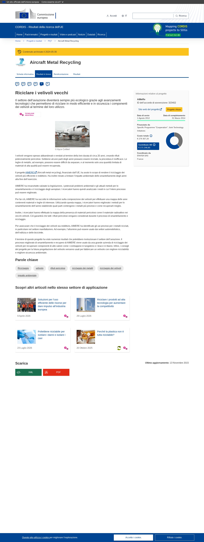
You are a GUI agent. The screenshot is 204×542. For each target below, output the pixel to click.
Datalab (91, 34)
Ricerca (101, 34)
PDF (58, 372)
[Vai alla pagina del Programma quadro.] (20, 62)
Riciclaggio (23, 268)
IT (41, 84)
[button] (124, 16)
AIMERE (30, 172)
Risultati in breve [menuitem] (43, 74)
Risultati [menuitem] (76, 74)
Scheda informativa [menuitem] (25, 74)
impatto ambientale (27, 275)
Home (19, 34)
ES (29, 84)
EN (23, 84)
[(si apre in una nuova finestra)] (37, 13)
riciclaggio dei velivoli (110, 268)
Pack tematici (31, 34)
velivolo (39, 268)
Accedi (113, 16)
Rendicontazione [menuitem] (61, 74)
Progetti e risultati (48, 34)
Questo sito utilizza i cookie (35, 537)
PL (48, 84)
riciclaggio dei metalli (82, 268)
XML (30, 372)
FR (35, 84)
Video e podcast (68, 34)
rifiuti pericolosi (57, 268)
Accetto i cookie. (133, 537)
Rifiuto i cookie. (174, 537)
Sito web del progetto (149, 110)
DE (17, 84)
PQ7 (50, 41)
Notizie (81, 34)
